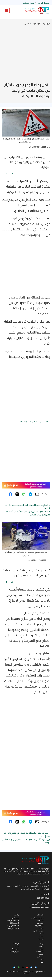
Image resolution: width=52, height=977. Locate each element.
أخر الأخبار (36, 24)
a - (6, 173)
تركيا (47, 421)
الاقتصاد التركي (14, 923)
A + (11, 173)
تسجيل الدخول (43, 3)
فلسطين (40, 957)
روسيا (41, 954)
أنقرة (41, 934)
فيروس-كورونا (38, 931)
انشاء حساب (28, 3)
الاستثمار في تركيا (13, 920)
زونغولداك (23, 421)
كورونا (41, 928)
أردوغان (40, 939)
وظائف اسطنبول (37, 918)
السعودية (39, 951)
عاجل (41, 936)
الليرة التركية (39, 926)
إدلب (41, 949)
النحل (41, 421)
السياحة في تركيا (13, 926)
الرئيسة (16, 944)
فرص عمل (39, 923)
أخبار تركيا (40, 915)
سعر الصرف (15, 918)
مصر (41, 959)
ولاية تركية (33, 421)
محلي (26, 24)
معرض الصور (14, 951)
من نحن (16, 946)
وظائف (16, 915)
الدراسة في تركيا (13, 928)
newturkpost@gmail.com (39, 907)
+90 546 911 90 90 (42, 898)
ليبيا (42, 962)
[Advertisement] (26, 54)
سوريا (41, 946)
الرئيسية (46, 24)
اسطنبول (40, 920)
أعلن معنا (15, 949)
